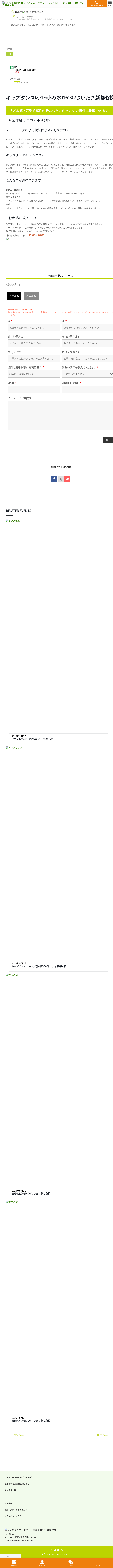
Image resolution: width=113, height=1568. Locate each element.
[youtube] (58, 1550)
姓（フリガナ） (17, 352)
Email (12, 382)
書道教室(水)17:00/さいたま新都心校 (31, 1420)
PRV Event (19, 1435)
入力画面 (14, 296)
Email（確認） (72, 382)
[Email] (67, 479)
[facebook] (51, 1550)
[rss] (61, 1550)
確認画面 (31, 296)
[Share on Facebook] (54, 479)
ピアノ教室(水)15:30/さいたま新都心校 (32, 739)
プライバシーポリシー (14, 1516)
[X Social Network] (61, 479)
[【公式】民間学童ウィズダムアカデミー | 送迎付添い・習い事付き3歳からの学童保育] (43, 3)
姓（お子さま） (17, 336)
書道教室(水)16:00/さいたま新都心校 (31, 1193)
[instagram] (54, 1550)
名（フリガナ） (71, 352)
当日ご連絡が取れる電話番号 (26, 367)
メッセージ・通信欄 (19, 398)
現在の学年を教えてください (80, 367)
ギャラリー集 (10, 1490)
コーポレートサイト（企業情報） (19, 1477)
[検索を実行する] (9, 54)
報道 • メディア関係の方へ (16, 1509)
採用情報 (8, 1503)
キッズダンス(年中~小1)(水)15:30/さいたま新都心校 (39, 966)
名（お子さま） (71, 336)
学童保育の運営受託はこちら (17, 1484)
